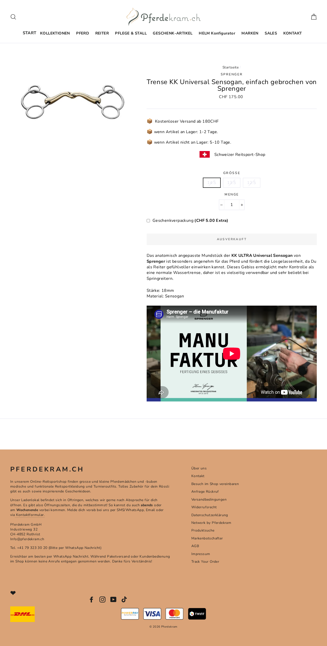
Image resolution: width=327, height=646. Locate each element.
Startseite (231, 67)
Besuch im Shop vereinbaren (215, 483)
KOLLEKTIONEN (55, 33)
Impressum (200, 553)
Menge (232, 194)
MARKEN (249, 33)
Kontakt (198, 476)
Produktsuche (203, 530)
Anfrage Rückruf (205, 491)
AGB (195, 546)
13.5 (231, 183)
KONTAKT (292, 33)
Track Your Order (205, 561)
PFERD (82, 33)
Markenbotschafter (207, 538)
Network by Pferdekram (211, 522)
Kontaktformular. (30, 514)
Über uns (199, 468)
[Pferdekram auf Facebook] (91, 599)
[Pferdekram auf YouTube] (113, 599)
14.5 (211, 183)
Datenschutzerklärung (209, 515)
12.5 (251, 183)
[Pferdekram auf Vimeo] (125, 599)
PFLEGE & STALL (131, 33)
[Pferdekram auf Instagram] (102, 599)
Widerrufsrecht (204, 507)
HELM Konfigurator (217, 33)
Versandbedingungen (209, 499)
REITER (102, 33)
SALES (271, 33)
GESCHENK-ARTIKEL (172, 33)
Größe (231, 173)
